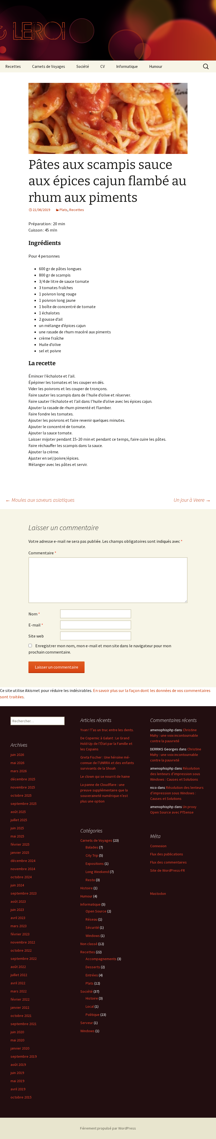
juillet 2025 (19, 819)
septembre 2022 (24, 958)
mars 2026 (19, 771)
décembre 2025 (23, 779)
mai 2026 (17, 762)
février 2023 (20, 934)
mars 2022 (19, 991)
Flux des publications (166, 854)
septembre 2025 (24, 803)
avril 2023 (18, 917)
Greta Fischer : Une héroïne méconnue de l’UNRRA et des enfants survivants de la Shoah (107, 763)
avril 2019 (18, 1089)
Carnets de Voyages (48, 66)
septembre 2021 (24, 1023)
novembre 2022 (23, 942)
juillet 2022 (19, 974)
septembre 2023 (24, 893)
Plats (63, 209)
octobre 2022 (21, 950)
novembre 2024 (23, 868)
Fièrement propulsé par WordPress (108, 1128)
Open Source (96, 911)
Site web (36, 636)
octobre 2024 (21, 877)
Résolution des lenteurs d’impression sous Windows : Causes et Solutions (175, 774)
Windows (93, 935)
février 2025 (20, 844)
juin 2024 (17, 885)
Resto (90, 879)
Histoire (86, 888)
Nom (34, 613)
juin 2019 (17, 1072)
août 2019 (18, 1064)
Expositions (95, 863)
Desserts (93, 967)
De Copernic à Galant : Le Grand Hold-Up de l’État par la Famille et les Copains (106, 743)
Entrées (92, 975)
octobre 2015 (21, 1097)
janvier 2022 (20, 1007)
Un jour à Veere (192, 499)
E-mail (35, 625)
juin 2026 (17, 754)
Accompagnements (101, 958)
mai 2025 (17, 836)
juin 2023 (17, 909)
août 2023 (18, 901)
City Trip (92, 855)
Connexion (158, 846)
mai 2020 (17, 1040)
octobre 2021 (21, 1015)
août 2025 (18, 811)
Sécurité (92, 927)
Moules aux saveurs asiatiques (40, 499)
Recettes (13, 66)
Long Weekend (97, 871)
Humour (155, 66)
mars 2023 (19, 926)
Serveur (86, 1022)
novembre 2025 (23, 787)
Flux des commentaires (168, 862)
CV (102, 66)
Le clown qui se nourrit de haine (105, 776)
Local (90, 1006)
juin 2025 (17, 828)
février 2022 (20, 999)
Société (82, 66)
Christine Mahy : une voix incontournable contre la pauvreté (174, 735)
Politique (93, 1014)
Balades (92, 847)
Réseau (91, 919)
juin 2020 (17, 1032)
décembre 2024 (23, 860)
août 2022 (18, 966)
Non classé (88, 943)
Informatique (127, 66)
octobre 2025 (21, 795)
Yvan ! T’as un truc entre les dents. (107, 729)
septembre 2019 (24, 1056)
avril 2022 (18, 983)
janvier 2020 (20, 1048)
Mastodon (158, 893)
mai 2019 (17, 1080)
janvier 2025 (20, 852)
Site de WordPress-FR (167, 870)
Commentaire (42, 552)
